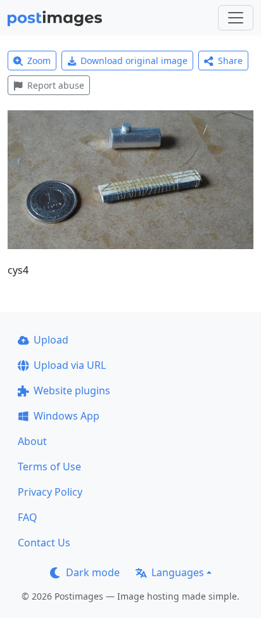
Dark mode (93, 572)
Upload (51, 340)
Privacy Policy (50, 492)
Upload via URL (70, 365)
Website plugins (72, 390)
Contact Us (44, 543)
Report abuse (55, 85)
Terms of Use (49, 466)
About (32, 441)
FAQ (27, 517)
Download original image (134, 61)
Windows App (66, 416)
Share (230, 61)
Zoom (39, 61)
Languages (177, 572)
